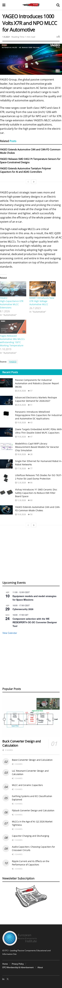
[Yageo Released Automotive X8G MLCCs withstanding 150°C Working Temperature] (13, 326)
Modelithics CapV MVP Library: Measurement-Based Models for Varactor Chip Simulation (37, 447)
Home (5, 963)
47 (31, 436)
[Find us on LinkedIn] (3, 979)
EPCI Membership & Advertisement (18, 967)
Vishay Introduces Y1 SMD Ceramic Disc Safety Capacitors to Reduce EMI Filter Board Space (36, 493)
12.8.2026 (21, 482)
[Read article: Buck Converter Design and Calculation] (31, 716)
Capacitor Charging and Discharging (30, 835)
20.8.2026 (21, 390)
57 (31, 390)
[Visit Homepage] (31, 4)
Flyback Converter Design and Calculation (33, 810)
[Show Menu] (3, 5)
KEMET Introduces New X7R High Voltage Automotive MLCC (41, 301)
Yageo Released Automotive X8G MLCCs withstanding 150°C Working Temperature (12, 340)
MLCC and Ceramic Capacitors (27, 785)
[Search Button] (58, 5)
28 (31, 454)
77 (31, 468)
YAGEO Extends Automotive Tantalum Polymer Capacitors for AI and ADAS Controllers (25, 170)
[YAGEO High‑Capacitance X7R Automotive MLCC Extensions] (13, 288)
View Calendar (9, 632)
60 (31, 500)
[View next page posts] (33, 181)
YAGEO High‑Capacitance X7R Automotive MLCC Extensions (11, 302)
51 (31, 404)
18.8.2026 (21, 454)
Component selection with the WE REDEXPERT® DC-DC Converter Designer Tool (35, 622)
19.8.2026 (21, 422)
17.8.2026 (21, 468)
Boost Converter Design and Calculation (32, 759)
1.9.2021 (6, 36)
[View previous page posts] (28, 181)
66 (31, 482)
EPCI (6, 950)
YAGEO (12, 361)
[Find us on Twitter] (8, 979)
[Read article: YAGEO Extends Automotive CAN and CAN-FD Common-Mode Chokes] (6, 509)
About (40, 967)
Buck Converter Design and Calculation (21, 743)
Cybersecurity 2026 (23, 609)
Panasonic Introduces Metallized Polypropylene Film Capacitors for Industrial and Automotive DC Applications (38, 415)
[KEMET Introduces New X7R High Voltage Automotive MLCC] (42, 288)
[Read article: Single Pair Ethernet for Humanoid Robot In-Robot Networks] (6, 464)
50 (31, 514)
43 (31, 422)
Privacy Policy (18, 963)
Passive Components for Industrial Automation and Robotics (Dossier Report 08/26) (37, 383)
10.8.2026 (21, 514)
